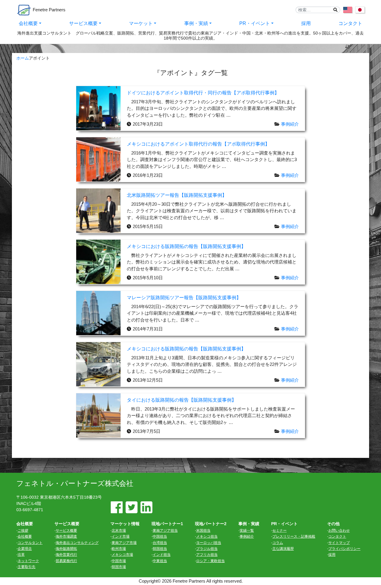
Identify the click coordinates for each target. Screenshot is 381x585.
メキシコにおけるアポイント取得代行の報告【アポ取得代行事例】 (198, 144)
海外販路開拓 (66, 549)
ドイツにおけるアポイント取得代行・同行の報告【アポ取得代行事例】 (203, 93)
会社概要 (28, 23)
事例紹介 (290, 124)
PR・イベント (254, 23)
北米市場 (119, 530)
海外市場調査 (66, 536)
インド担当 (162, 555)
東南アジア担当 (165, 530)
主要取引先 (26, 567)
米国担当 (203, 530)
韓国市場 (119, 567)
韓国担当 (160, 549)
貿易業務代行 (66, 561)
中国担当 (160, 536)
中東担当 (160, 561)
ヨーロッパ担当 (208, 543)
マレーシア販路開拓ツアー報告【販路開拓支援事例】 (184, 297)
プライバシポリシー (344, 549)
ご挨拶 (23, 530)
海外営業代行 (66, 555)
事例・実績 (196, 23)
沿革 (21, 555)
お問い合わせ (339, 530)
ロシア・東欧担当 (210, 561)
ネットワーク (28, 561)
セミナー (279, 530)
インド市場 (120, 536)
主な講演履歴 (283, 549)
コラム (277, 543)
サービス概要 (83, 23)
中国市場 (119, 561)
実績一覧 (247, 530)
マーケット (141, 23)
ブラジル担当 (207, 549)
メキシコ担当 (207, 536)
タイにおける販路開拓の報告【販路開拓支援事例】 (181, 400)
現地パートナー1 (167, 523)
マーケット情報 (125, 523)
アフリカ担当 (207, 555)
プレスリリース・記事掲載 (293, 536)
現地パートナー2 (211, 523)
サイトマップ (339, 543)
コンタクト (350, 23)
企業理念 (25, 549)
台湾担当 (160, 543)
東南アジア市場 (124, 543)
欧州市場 (119, 549)
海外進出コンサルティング (77, 543)
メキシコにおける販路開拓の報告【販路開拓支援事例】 (186, 246)
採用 (306, 23)
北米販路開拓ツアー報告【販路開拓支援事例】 (177, 195)
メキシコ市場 (122, 555)
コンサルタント (30, 543)
